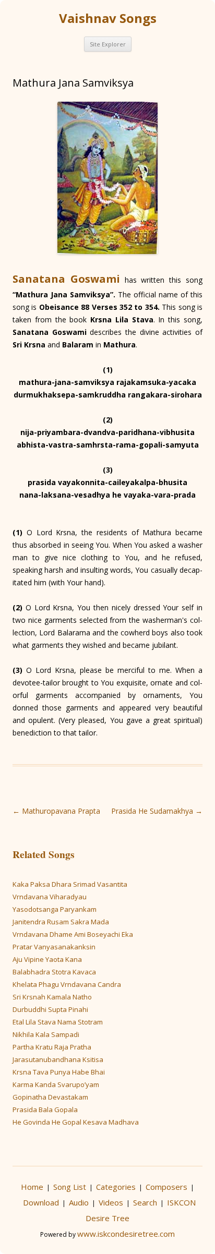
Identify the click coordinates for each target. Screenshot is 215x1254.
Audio (79, 1202)
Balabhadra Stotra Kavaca (54, 971)
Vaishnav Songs (108, 18)
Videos (111, 1202)
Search (145, 1202)
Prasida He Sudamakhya (156, 811)
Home (32, 1186)
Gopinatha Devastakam (50, 1097)
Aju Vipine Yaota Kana (47, 959)
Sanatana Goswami (66, 279)
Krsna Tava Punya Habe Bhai (59, 1072)
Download (41, 1202)
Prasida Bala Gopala (45, 1109)
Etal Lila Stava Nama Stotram (58, 1022)
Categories (116, 1186)
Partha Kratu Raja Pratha (52, 1047)
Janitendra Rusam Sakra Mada (61, 921)
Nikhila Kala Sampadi (46, 1034)
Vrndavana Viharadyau (50, 896)
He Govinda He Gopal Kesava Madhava (76, 1122)
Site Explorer (108, 44)
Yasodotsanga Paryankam (55, 909)
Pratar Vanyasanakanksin (54, 946)
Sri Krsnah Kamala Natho (52, 997)
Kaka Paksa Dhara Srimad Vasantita (70, 884)
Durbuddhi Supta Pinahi (50, 1009)
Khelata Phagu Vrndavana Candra (67, 984)
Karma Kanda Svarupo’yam (56, 1084)
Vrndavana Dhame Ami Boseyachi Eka (73, 934)
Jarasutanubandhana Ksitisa (58, 1059)
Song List (69, 1186)
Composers (166, 1186)
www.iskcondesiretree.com (126, 1233)
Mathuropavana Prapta (56, 811)
